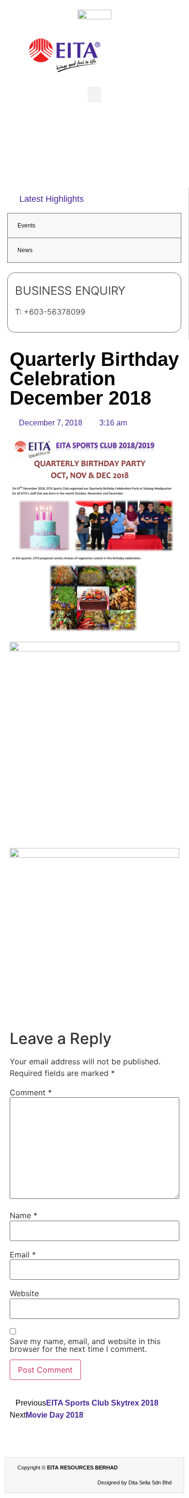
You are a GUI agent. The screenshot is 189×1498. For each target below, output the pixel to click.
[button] (94, 95)
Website (24, 1293)
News (24, 250)
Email (23, 1254)
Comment (31, 1092)
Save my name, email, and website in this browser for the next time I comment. (85, 1345)
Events (26, 225)
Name (23, 1215)
